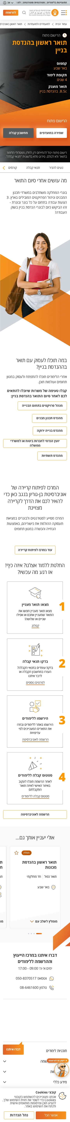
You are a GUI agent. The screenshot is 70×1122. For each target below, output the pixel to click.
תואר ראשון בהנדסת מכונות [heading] (39, 865)
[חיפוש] (24, 12)
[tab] (56, 169)
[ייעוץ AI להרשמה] (61, 1069)
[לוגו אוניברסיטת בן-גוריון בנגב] (44, 12)
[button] (64, 13)
